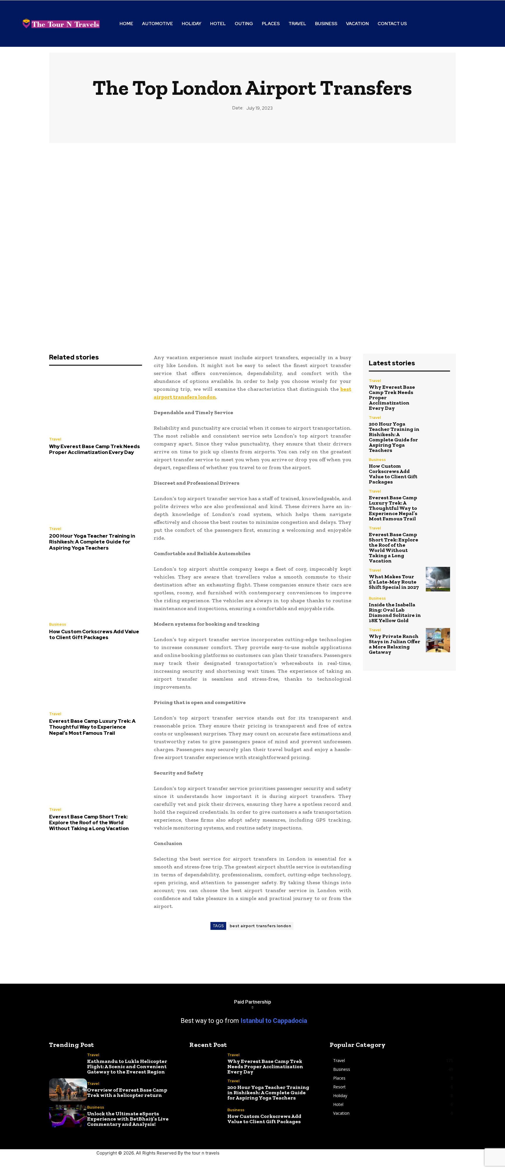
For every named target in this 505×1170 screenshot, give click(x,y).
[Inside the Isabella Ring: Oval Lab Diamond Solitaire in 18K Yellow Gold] (438, 608)
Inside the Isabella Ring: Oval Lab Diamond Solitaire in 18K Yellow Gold (395, 612)
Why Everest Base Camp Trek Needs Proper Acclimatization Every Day (94, 449)
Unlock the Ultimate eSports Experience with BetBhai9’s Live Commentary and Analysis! (128, 1118)
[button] (455, 24)
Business (57, 624)
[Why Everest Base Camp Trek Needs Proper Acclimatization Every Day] (95, 403)
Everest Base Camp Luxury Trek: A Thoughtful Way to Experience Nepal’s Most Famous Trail (92, 727)
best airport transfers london (260, 925)
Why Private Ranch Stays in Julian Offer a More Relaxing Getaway (394, 644)
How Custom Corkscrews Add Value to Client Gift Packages (94, 634)
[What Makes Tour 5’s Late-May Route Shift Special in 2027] (438, 579)
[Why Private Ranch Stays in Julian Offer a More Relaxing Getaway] (438, 640)
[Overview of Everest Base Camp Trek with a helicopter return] (68, 1089)
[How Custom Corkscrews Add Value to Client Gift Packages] (95, 588)
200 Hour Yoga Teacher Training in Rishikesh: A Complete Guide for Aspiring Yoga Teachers (92, 542)
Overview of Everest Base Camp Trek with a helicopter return (127, 1092)
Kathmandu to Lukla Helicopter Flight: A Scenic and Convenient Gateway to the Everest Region (127, 1066)
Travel (55, 439)
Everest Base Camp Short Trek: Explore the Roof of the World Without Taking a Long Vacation (89, 822)
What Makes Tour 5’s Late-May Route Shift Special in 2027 (394, 581)
